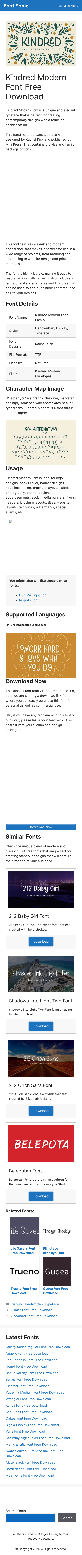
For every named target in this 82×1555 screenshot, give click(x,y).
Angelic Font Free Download (27, 1353)
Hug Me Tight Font (33, 595)
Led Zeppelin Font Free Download (32, 1360)
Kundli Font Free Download (26, 1405)
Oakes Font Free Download (26, 1418)
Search (67, 1518)
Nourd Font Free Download (26, 1366)
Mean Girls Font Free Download (30, 1475)
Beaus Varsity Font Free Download (32, 1373)
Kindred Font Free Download (28, 1386)
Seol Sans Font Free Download (29, 1412)
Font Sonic (16, 6)
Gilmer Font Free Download (32, 1310)
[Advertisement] (41, 198)
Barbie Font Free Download (26, 1379)
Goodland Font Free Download (34, 1316)
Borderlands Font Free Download (31, 1469)
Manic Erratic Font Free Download (31, 1444)
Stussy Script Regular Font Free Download (38, 1347)
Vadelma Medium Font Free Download (35, 1392)
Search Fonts (16, 1511)
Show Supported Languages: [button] (28, 624)
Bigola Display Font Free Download (32, 1425)
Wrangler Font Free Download (28, 1399)
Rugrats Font (29, 600)
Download (41, 941)
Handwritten (33, 1304)
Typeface (52, 1304)
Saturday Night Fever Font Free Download (38, 1438)
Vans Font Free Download (25, 1431)
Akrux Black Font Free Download (30, 1462)
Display (16, 1304)
